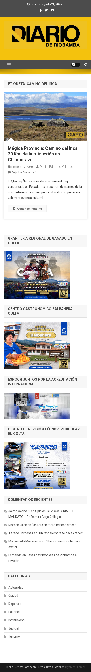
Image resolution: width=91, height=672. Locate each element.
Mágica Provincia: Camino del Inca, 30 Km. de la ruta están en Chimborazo (43, 154)
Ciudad (13, 595)
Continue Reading (29, 208)
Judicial (13, 628)
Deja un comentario (24, 172)
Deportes (14, 604)
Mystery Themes (75, 667)
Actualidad (15, 587)
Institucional (16, 620)
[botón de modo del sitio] (75, 65)
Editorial (14, 612)
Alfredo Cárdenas (20, 533)
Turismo (14, 636)
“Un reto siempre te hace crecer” (54, 525)
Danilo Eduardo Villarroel (57, 166)
